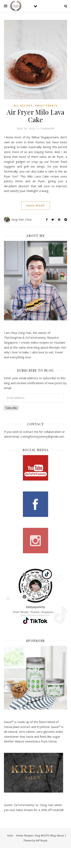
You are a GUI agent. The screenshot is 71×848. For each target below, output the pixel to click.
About (60, 835)
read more (35, 205)
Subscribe (11, 407)
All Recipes (23, 105)
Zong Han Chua (21, 219)
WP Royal (41, 840)
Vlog (37, 835)
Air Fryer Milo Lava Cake (35, 116)
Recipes (29, 835)
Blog (53, 835)
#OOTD (45, 835)
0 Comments (45, 128)
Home (19, 835)
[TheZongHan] (16, 6)
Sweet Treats (46, 105)
